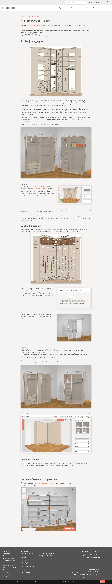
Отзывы (94, 8)
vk (75, 575)
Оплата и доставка (8, 560)
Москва (85, 554)
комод (47, 483)
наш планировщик (41, 188)
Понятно (102, 582)
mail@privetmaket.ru (93, 558)
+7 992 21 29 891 (94, 3)
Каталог (67, 8)
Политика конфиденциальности (9, 573)
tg (96, 575)
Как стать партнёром (9, 567)
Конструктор (36, 8)
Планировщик (46, 8)
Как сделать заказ (8, 558)
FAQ (100, 8)
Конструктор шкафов (28, 553)
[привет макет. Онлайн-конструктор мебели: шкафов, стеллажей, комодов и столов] (8, 8)
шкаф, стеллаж (40, 483)
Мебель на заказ (8, 556)
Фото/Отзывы (25, 573)
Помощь (88, 8)
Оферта (5, 570)
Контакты (106, 8)
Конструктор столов (27, 560)
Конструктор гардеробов (25, 563)
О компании (6, 553)
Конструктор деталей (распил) (28, 557)
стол (51, 483)
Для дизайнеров (7, 565)
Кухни (61, 8)
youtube (82, 575)
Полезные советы (33, 16)
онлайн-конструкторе (34, 25)
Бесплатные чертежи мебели (27, 567)
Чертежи (55, 8)
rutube (89, 575)
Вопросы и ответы (8, 563)
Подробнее (76, 582)
